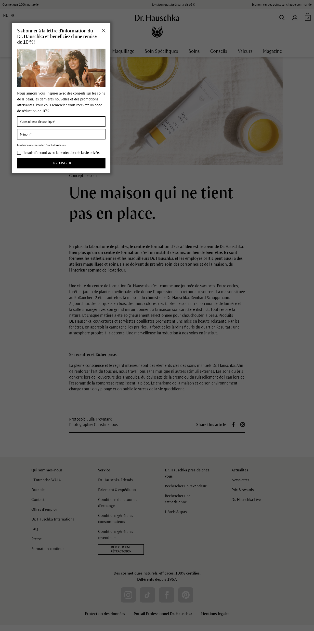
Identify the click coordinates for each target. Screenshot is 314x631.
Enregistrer (61, 163)
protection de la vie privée (79, 153)
